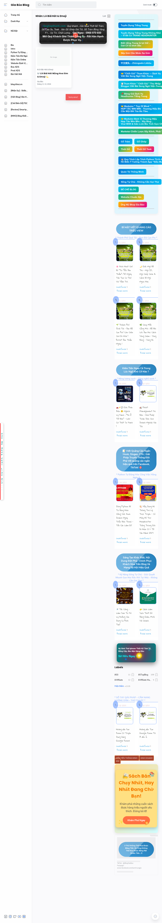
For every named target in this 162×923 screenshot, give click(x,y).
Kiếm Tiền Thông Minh (127, 758)
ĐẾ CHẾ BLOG (128, 189)
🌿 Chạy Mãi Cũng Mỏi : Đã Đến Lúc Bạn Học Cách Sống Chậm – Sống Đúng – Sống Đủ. (148, 332)
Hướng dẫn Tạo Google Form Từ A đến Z (148, 733)
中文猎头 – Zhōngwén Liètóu (136, 63)
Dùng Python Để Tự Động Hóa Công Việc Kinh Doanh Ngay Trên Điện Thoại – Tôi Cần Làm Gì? (124, 515)
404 (117, 761)
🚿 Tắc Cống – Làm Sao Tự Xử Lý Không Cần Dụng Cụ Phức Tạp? (123, 616)
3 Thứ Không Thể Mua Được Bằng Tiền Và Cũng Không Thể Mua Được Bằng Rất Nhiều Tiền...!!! (136, 849)
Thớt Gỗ (125, 149)
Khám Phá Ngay (136, 820)
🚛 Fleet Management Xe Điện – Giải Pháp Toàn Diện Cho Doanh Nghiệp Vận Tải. (148, 416)
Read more (122, 291)
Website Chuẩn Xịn (131, 197)
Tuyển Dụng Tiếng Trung (134, 25)
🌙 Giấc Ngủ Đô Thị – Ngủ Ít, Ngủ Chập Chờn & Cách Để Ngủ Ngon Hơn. (148, 273)
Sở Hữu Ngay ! (127, 656)
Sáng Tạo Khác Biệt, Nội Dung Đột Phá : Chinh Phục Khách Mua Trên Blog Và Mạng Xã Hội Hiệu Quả (136, 562)
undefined (121, 287)
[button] (39, 4)
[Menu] (5, 4)
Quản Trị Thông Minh (132, 171)
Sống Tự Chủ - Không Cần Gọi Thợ (140, 182)
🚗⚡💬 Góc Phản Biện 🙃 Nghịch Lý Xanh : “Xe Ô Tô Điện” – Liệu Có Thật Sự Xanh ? (124, 416)
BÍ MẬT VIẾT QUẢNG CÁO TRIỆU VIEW (136, 229)
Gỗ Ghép (141, 141)
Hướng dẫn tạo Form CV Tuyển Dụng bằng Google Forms (123, 735)
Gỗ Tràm (125, 141)
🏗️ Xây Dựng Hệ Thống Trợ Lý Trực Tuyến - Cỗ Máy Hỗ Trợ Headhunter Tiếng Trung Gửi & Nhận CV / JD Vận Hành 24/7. (147, 519)
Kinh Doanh (147, 758)
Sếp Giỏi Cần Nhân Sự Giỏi (135, 53)
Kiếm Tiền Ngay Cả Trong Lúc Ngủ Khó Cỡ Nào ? (136, 370)
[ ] (73, 33)
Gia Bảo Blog (20, 5)
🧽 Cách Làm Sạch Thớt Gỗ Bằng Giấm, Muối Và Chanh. (147, 614)
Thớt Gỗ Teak (144, 149)
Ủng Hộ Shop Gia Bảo (132, 204)
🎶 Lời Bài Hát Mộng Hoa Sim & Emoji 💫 (52, 75)
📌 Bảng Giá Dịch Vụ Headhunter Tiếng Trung (134, 94)
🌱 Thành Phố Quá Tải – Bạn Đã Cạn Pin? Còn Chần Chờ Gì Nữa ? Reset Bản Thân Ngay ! (124, 334)
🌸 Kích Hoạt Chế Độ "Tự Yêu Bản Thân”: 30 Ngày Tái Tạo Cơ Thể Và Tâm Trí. (124, 273)
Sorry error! (73, 97)
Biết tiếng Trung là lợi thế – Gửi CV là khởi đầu (135, 44)
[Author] (40, 81)
